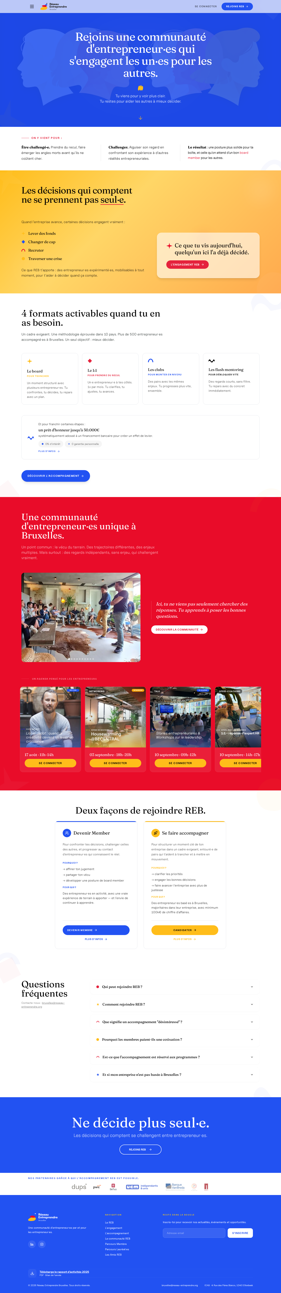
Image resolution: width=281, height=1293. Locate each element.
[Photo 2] (71, 659)
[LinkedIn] (32, 1244)
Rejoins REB (137, 1149)
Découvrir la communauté (177, 629)
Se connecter (206, 6)
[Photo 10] (93, 659)
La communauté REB (117, 1238)
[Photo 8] (88, 659)
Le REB (109, 1222)
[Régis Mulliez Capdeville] (206, 1187)
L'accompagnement (117, 1233)
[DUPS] (79, 1187)
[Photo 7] (85, 659)
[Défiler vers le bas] (140, 119)
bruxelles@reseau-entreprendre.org (180, 1285)
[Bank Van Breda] (175, 1187)
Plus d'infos (47, 451)
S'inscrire (240, 1233)
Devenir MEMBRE (80, 930)
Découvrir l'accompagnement (53, 476)
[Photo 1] (69, 659)
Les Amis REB (113, 1254)
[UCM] (142, 1187)
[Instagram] (42, 1244)
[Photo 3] (74, 659)
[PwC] (97, 1187)
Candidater (182, 930)
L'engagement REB (185, 264)
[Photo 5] (79, 659)
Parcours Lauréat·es (117, 1249)
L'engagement (113, 1228)
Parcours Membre (116, 1244)
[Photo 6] (82, 659)
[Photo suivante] (134, 617)
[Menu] (32, 6)
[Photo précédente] (27, 617)
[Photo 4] (77, 659)
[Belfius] (113, 1187)
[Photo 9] (90, 659)
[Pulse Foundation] (194, 1187)
